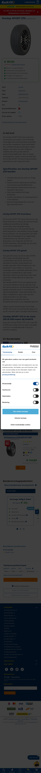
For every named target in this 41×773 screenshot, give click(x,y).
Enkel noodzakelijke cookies (20, 425)
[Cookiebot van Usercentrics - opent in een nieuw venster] (30, 346)
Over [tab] (33, 352)
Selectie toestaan (20, 418)
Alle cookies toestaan (20, 411)
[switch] (36, 389)
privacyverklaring (8, 374)
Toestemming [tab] (7, 352)
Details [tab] (20, 352)
